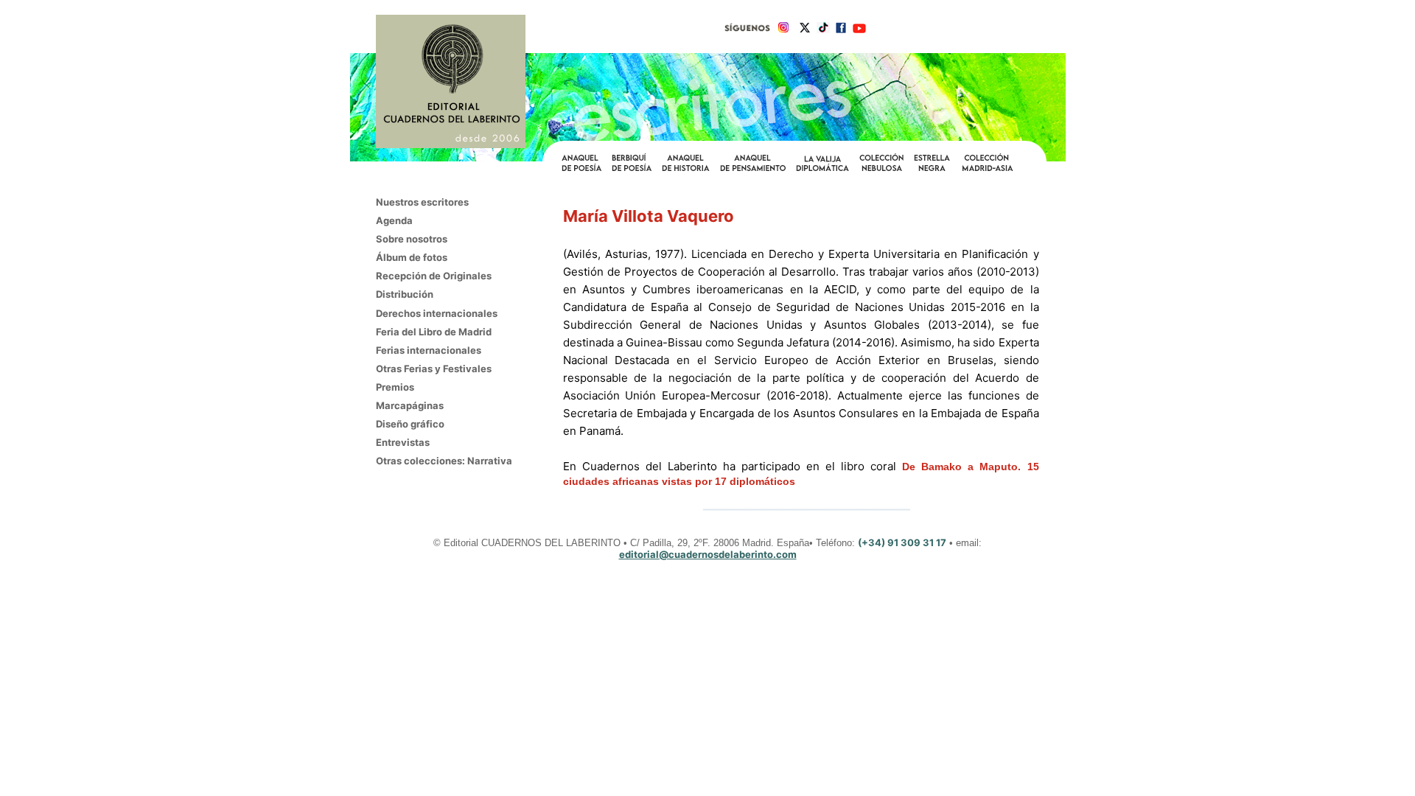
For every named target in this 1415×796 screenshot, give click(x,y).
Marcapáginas (410, 405)
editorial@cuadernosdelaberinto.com (708, 554)
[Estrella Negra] (932, 172)
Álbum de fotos (411, 257)
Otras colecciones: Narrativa (444, 461)
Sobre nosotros (411, 239)
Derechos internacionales (436, 313)
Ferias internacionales (428, 350)
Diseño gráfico (410, 424)
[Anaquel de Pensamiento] (753, 172)
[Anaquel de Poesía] (581, 172)
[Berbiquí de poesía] (631, 170)
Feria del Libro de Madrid (434, 332)
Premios (395, 387)
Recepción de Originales (434, 276)
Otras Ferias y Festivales (434, 368)
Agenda (394, 220)
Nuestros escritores (422, 202)
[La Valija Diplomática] (822, 172)
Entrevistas (403, 442)
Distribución (404, 294)
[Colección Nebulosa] (881, 172)
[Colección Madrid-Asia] (988, 172)
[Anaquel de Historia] (686, 172)
